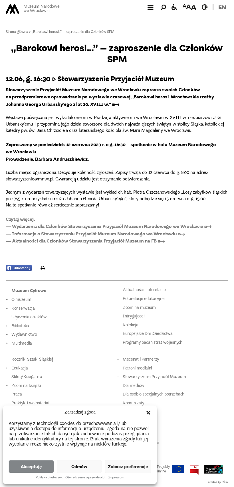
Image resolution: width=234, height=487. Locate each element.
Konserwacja (23, 308)
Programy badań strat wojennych (152, 342)
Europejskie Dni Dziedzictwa (148, 333)
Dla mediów (133, 385)
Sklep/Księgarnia (26, 377)
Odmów (79, 466)
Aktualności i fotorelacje (144, 290)
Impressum (116, 478)
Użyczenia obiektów (29, 317)
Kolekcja (130, 325)
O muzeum (21, 299)
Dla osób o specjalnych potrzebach (153, 394)
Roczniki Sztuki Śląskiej (32, 359)
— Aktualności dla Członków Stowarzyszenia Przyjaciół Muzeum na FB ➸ (85, 240)
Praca (16, 394)
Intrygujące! (133, 316)
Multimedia (21, 343)
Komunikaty (133, 403)
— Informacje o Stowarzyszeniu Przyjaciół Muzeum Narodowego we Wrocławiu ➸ (95, 233)
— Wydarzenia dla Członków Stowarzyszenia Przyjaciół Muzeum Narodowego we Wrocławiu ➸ (108, 226)
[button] (148, 413)
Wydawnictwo (24, 334)
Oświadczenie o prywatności (85, 478)
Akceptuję (31, 466)
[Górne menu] (150, 7)
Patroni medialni (137, 368)
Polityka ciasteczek (49, 478)
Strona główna (17, 32)
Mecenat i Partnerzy (141, 359)
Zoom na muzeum (139, 307)
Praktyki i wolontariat (30, 403)
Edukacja (19, 368)
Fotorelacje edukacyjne (143, 299)
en (222, 7)
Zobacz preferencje (128, 466)
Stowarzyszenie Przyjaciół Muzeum (154, 377)
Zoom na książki (26, 385)
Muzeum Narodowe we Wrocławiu (41, 9)
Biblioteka (20, 326)
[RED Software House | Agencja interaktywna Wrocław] (225, 482)
